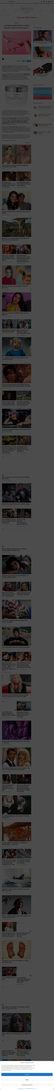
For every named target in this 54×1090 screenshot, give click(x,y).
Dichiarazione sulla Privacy (31, 1088)
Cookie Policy (20, 1088)
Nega (27, 1079)
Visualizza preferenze (27, 1085)
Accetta (27, 1074)
